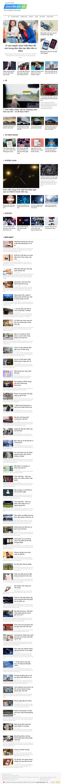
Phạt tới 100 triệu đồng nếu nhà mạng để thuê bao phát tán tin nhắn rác (23, 599)
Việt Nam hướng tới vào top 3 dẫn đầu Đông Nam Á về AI (23, 243)
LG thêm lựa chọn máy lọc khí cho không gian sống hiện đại (23, 322)
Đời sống (42, 16)
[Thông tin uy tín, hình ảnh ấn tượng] (15, 11)
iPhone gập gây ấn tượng (22, 701)
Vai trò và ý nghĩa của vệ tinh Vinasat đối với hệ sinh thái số (37, 206)
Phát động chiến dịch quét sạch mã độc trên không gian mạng (9, 150)
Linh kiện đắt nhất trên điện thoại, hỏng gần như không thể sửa (23, 73)
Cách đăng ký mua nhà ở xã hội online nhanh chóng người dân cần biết (23, 689)
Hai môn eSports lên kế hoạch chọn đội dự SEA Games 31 (9, 228)
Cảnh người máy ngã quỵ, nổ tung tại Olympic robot (22, 663)
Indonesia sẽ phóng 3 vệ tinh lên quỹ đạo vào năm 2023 (23, 206)
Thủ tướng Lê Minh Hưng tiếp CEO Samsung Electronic (22, 383)
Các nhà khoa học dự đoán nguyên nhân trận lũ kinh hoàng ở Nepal (23, 454)
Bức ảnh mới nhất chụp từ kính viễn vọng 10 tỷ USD (9, 206)
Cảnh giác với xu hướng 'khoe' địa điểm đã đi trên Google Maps (22, 540)
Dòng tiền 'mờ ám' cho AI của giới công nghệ (48, 33)
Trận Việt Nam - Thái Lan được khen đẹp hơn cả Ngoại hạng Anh (22, 503)
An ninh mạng (15, 16)
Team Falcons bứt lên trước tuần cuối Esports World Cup (37, 228)
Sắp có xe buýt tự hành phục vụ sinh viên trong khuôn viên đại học (22, 336)
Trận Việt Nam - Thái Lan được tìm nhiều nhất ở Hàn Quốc (23, 478)
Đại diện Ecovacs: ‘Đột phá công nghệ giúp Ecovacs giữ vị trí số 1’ (23, 613)
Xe (8, 16)
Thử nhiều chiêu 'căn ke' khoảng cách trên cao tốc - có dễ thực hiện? (20, 111)
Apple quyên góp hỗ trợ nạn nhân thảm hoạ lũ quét (9, 73)
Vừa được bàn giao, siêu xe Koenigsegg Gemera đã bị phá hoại (49, 98)
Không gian (23, 16)
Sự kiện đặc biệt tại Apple (23, 564)
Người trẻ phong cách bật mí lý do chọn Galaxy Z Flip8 (37, 73)
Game (36, 16)
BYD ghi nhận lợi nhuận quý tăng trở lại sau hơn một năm (23, 128)
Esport (31, 16)
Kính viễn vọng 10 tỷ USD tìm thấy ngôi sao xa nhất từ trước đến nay (19, 191)
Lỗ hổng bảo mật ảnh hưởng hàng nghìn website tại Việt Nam (51, 150)
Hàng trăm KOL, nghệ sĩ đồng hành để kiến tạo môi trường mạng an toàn (23, 297)
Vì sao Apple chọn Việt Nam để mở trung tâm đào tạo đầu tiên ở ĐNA (21, 48)
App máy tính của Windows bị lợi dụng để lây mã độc (37, 150)
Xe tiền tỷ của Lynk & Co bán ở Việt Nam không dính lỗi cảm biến (51, 128)
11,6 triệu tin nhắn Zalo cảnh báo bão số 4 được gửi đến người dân (23, 637)
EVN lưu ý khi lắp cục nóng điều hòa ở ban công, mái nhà (23, 257)
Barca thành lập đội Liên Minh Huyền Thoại (22, 228)
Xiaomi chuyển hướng (21, 749)
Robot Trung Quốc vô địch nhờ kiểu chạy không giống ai (23, 712)
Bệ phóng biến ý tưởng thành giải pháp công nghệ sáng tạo (23, 738)
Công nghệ (50, 16)
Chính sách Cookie (40, 782)
